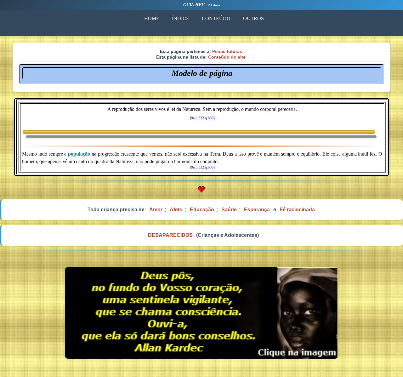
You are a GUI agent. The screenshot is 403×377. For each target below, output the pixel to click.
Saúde (229, 209)
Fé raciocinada (297, 209)
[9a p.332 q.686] (202, 118)
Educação (202, 209)
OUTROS (253, 18)
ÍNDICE (180, 18)
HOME (151, 18)
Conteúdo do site (227, 57)
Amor (155, 209)
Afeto (176, 209)
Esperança (257, 209)
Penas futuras (227, 51)
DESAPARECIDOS (170, 235)
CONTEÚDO (216, 18)
